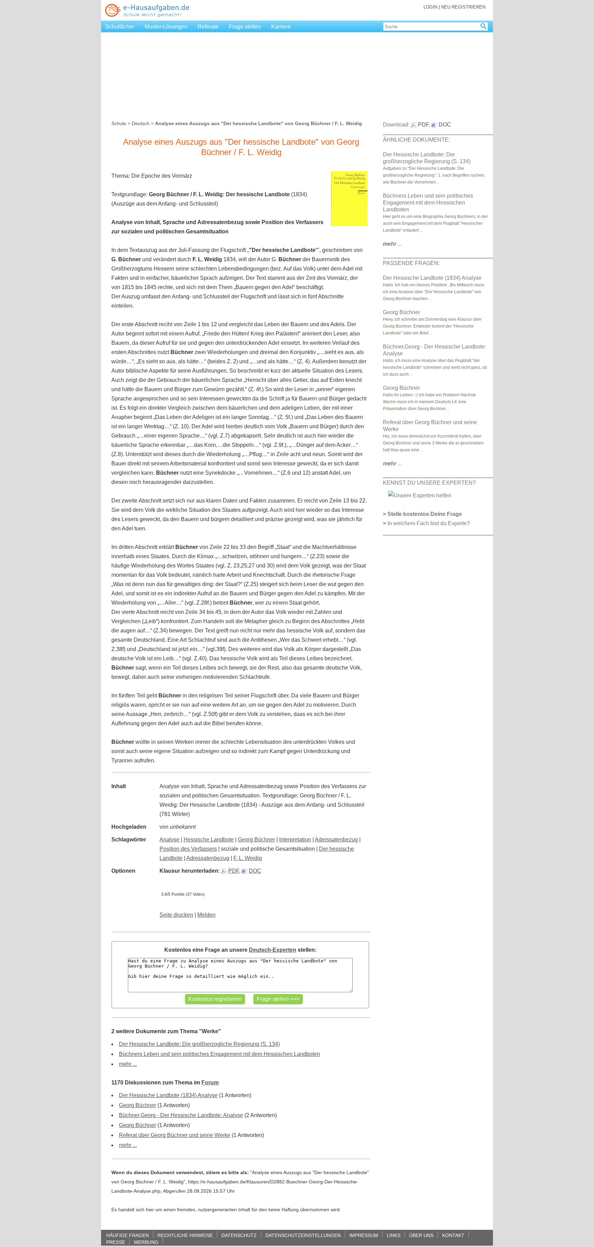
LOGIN (430, 7)
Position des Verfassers (188, 849)
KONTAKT (453, 1235)
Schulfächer (119, 27)
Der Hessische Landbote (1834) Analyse (168, 1095)
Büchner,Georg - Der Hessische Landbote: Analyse (181, 1115)
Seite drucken (176, 915)
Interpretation (295, 839)
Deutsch (141, 123)
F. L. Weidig (247, 858)
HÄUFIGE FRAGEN (127, 1235)
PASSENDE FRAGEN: (411, 263)
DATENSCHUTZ (239, 1235)
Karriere (281, 27)
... (392, 244)
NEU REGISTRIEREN (463, 7)
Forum (210, 1082)
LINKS (393, 1235)
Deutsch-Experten (272, 950)
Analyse (169, 839)
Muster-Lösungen (166, 27)
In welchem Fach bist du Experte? (428, 523)
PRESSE (115, 1242)
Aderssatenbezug (336, 839)
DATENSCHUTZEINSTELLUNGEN (303, 1235)
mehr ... (128, 1064)
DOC (255, 871)
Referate (208, 27)
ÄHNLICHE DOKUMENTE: (416, 140)
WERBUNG (146, 1242)
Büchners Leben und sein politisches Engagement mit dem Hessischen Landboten (219, 1054)
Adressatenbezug (207, 858)
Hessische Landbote (209, 839)
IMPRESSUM (363, 1235)
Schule (118, 123)
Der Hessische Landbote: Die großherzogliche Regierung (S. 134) (199, 1044)
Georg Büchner (256, 839)
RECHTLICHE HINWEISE (185, 1235)
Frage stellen (245, 27)
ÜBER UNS (421, 1235)
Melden (206, 915)
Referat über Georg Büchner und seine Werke (174, 1135)
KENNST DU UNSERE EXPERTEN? (429, 483)
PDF (233, 871)
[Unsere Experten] (419, 495)
